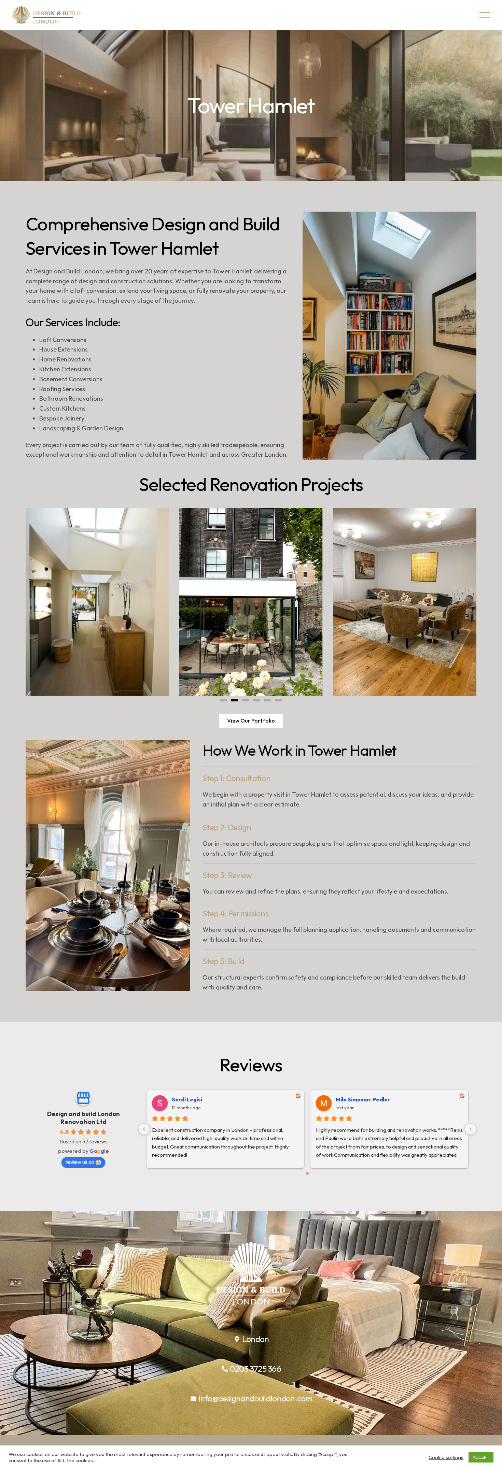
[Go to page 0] (307, 1173)
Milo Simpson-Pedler (363, 1099)
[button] (223, 700)
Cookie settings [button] (446, 1457)
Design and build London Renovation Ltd (83, 1118)
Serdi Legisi (187, 1099)
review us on (80, 1161)
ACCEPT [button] (481, 1457)
